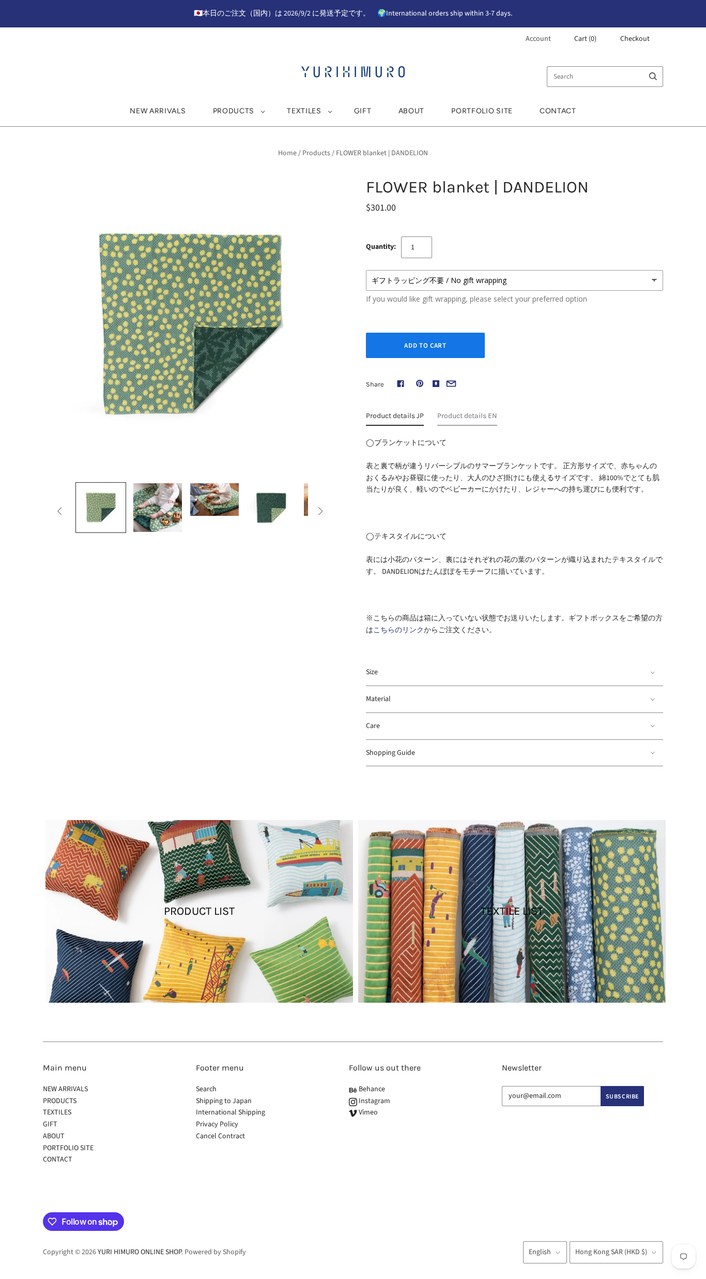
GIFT (363, 111)
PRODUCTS (234, 111)
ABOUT (411, 111)
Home (287, 153)
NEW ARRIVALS (158, 111)
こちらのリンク (398, 630)
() (585, 39)
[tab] (395, 418)
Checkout (635, 39)
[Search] (653, 76)
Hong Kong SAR (611, 1252)
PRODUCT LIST (199, 911)
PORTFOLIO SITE (482, 111)
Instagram (373, 1101)
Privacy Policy (217, 1124)
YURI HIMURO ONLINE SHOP (139, 1252)
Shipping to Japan (224, 1101)
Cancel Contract (220, 1136)
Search (206, 1089)
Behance (371, 1089)
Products (316, 153)
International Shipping (230, 1112)
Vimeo (367, 1112)
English (540, 1252)
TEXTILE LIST (512, 911)
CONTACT (558, 111)
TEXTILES (304, 111)
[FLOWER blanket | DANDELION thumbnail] (100, 507)
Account (538, 39)
